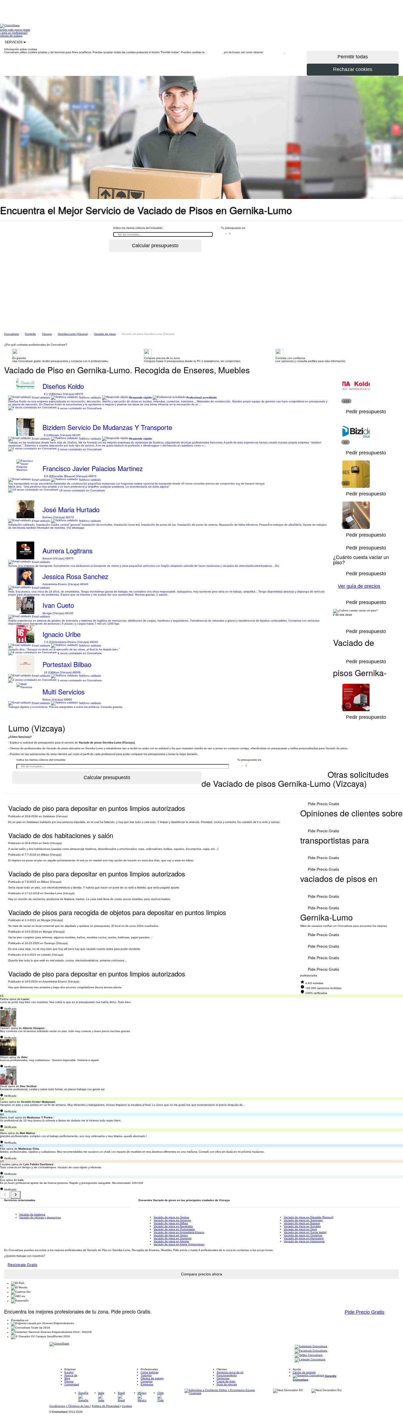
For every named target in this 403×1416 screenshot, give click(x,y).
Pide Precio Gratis (323, 804)
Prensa (68, 1381)
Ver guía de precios (359, 586)
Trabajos (146, 1375)
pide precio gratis (19, 29)
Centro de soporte (304, 1372)
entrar (4, 29)
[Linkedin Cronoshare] (310, 1359)
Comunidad (71, 1384)
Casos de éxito (226, 1381)
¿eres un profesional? (14, 32)
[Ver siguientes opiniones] (16, 1195)
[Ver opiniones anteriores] (5, 1195)
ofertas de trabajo (11, 35)
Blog (67, 1378)
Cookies (127, 1406)
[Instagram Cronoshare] (311, 1346)
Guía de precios (227, 1384)
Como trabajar (149, 1372)
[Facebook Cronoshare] (311, 1351)
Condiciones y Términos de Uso (69, 1406)
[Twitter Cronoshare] (309, 1355)
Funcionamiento (227, 1375)
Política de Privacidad (106, 1406)
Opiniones (223, 1378)
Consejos (146, 1381)
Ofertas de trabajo (152, 1378)
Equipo (68, 1372)
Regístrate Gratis (22, 1265)
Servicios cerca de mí (230, 1372)
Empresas (147, 1384)
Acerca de (70, 1375)
